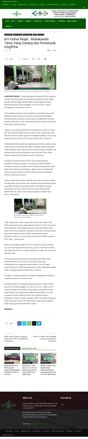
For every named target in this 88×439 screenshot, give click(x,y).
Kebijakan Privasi (23, 4)
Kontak (14, 4)
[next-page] (9, 378)
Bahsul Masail (72, 21)
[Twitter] (24, 323)
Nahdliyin (37, 21)
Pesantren (61, 21)
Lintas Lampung (50, 21)
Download (72, 4)
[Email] (34, 323)
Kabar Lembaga (18, 34)
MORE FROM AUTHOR (29, 348)
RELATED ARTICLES (12, 348)
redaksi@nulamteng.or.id (40, 424)
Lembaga (28, 21)
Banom (19, 21)
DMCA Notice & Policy (53, 4)
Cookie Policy (33, 4)
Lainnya (8, 26)
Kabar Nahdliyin (27, 34)
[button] (84, 7)
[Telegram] (39, 323)
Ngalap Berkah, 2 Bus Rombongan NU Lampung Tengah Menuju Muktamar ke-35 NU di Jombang (12, 370)
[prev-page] (5, 378)
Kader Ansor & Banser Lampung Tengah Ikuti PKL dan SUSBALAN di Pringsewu (16, 339)
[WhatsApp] (29, 323)
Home (7, 21)
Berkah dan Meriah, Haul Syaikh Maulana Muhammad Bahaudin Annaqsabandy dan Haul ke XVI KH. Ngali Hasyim (48, 370)
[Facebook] (19, 323)
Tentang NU (5, 4)
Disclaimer (42, 4)
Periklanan (64, 4)
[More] (45, 59)
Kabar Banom (14, 31)
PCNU (12, 21)
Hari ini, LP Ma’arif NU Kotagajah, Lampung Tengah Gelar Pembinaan (44, 339)
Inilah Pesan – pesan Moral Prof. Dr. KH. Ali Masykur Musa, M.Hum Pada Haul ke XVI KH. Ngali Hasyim (29, 370)
